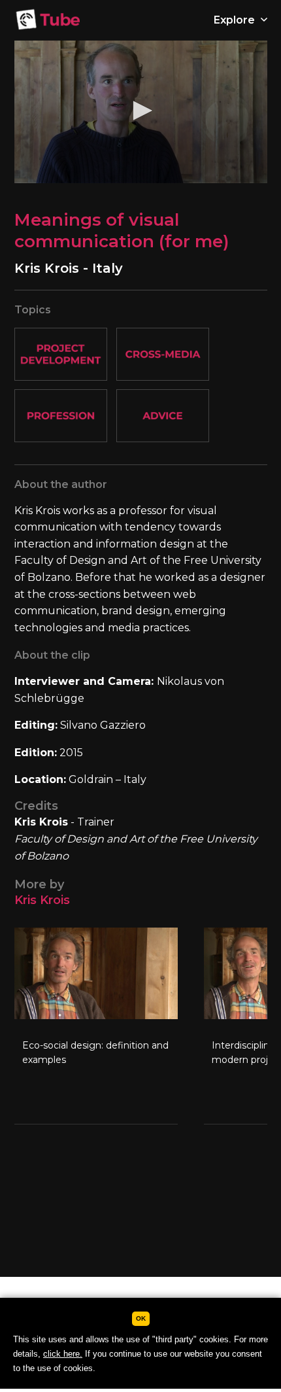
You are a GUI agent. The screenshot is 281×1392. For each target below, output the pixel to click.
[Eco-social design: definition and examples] (96, 1026)
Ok (141, 1318)
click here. (62, 1354)
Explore (235, 20)
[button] (140, 110)
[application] (140, 112)
